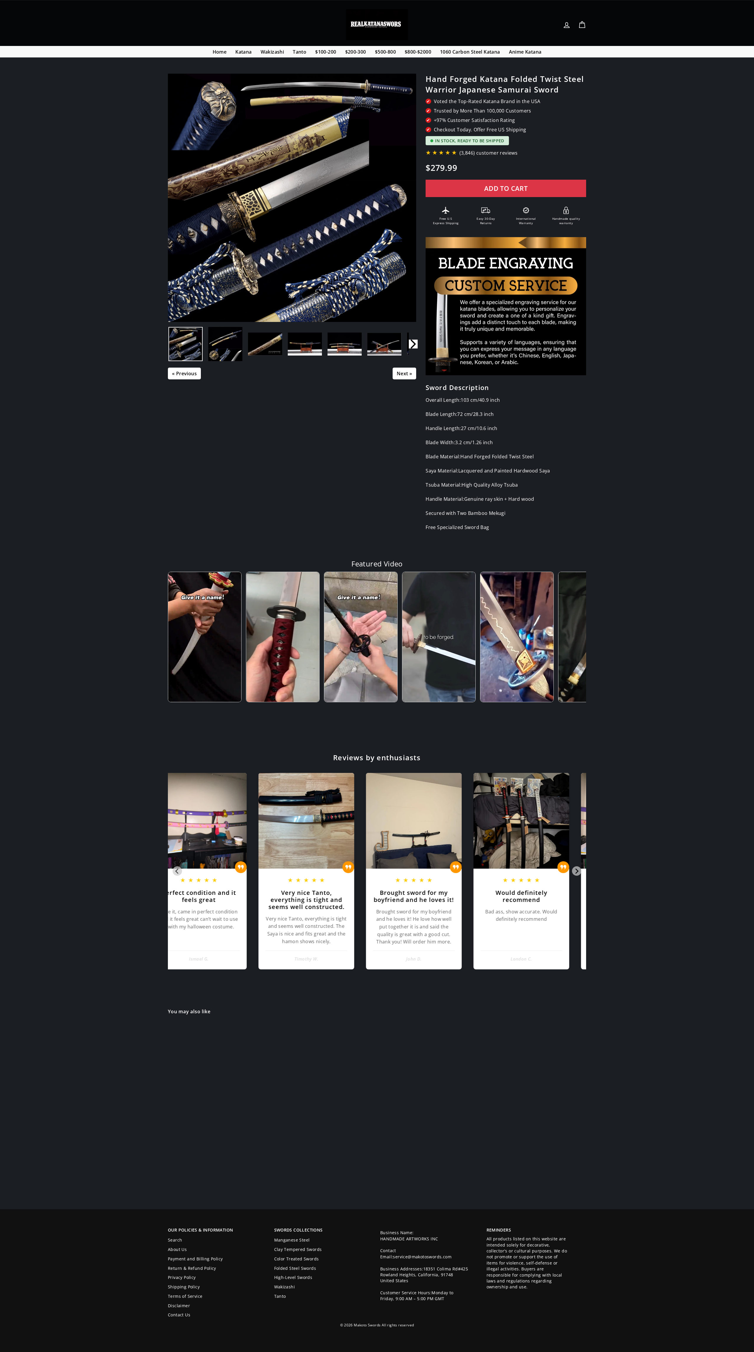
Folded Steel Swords (295, 1268)
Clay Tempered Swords (298, 1249)
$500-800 (385, 52)
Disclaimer (179, 1305)
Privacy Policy (182, 1277)
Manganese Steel (292, 1240)
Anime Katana (525, 52)
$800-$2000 (418, 52)
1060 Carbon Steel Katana (470, 52)
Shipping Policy (184, 1287)
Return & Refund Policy (192, 1268)
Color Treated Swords (296, 1259)
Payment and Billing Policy (195, 1259)
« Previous (184, 373)
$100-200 (325, 52)
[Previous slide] (177, 871)
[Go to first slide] (576, 871)
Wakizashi (272, 52)
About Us (177, 1249)
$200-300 (355, 52)
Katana (243, 52)
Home (220, 52)
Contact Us (179, 1315)
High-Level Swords (293, 1277)
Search (175, 1240)
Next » (404, 373)
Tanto (299, 52)
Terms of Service (185, 1296)
